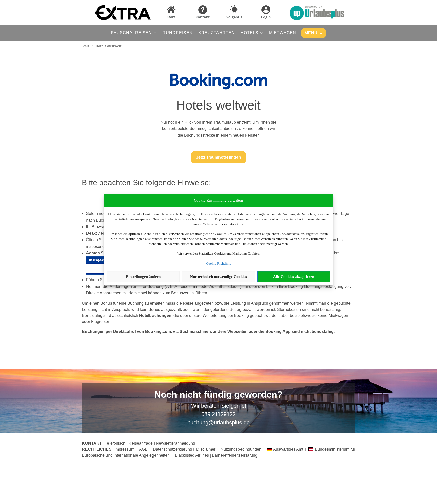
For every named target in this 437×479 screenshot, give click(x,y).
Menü (311, 33)
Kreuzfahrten (216, 33)
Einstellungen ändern (143, 277)
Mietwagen (282, 33)
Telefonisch (115, 443)
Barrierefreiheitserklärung (234, 455)
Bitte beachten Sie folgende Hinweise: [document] (146, 183)
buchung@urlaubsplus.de (218, 422)
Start (85, 45)
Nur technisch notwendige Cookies (218, 277)
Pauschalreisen (131, 33)
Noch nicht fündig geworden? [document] (218, 395)
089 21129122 (218, 414)
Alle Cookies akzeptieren (293, 277)
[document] (218, 332)
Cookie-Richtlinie (218, 263)
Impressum (124, 449)
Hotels (249, 33)
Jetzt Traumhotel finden (218, 157)
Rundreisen (178, 33)
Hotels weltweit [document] (109, 45)
